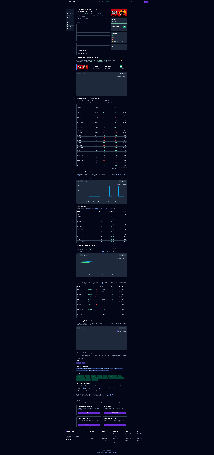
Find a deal (88, 412)
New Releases (104, 440)
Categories (115, 436)
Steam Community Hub (108, 394)
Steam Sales (93, 1)
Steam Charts (93, 442)
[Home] (76, 5)
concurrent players (101, 15)
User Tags (115, 438)
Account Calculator (141, 442)
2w (78, 73)
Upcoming (87, 1)
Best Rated (104, 433)
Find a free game (88, 424)
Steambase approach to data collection (91, 388)
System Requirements (82, 53)
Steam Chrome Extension (101, 1)
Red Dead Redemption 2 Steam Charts (101, 5)
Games (80, 5)
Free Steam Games (129, 438)
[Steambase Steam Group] (68, 439)
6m (81, 181)
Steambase (108, 450)
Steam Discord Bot (141, 436)
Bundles (91, 440)
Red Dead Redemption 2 (87, 5)
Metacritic (109, 395)
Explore (145, 1)
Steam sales (89, 208)
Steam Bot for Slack (141, 438)
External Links (81, 47)
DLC (91, 436)
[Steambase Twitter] (70, 439)
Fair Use (106, 452)
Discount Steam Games (130, 436)
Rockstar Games (94, 33)
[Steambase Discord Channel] (66, 439)
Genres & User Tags (82, 50)
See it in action (114, 424)
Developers (115, 440)
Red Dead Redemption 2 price (86, 178)
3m (81, 73)
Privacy (98, 452)
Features (80, 43)
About (110, 452)
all (86, 73)
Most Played (79, 1)
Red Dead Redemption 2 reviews (104, 251)
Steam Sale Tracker (129, 433)
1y (84, 73)
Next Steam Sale (140, 440)
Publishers (115, 442)
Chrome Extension (141, 433)
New (83, 1)
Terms (102, 452)
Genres (114, 433)
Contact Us (115, 452)
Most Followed (105, 438)
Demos (91, 438)
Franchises (115, 444)
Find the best (114, 412)
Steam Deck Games (106, 444)
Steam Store (110, 393)
